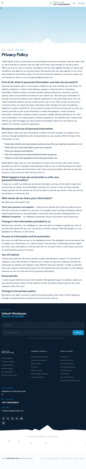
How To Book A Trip (67, 377)
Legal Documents (37, 377)
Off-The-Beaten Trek (9, 375)
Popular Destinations (49, 458)
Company (10, 50)
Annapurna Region (8, 362)
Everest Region (7, 358)
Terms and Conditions (39, 360)
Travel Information (66, 364)
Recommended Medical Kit (70, 380)
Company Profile (66, 458)
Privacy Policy (36, 364)
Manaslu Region (7, 368)
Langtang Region (8, 365)
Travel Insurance (66, 370)
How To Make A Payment (39, 374)
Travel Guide (79, 458)
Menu (80, 3)
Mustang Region (7, 372)
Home (3, 50)
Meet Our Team (36, 370)
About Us (34, 367)
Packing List (64, 357)
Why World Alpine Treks (39, 357)
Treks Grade (64, 374)
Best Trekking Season (68, 367)
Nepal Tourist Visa (66, 360)
